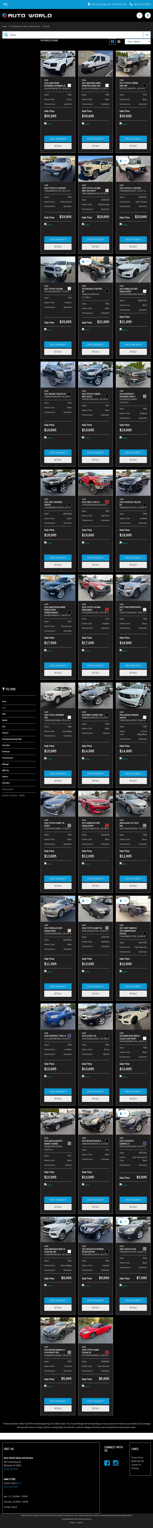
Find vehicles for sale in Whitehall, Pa (25, 26)
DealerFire (69, 1515)
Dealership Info (137, 1461)
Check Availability (57, 138)
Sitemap (135, 1468)
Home (4, 26)
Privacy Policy (137, 1457)
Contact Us (136, 1464)
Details (57, 145)
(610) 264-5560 (11, 1469)
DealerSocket (87, 1515)
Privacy (72, 1523)
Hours (19, 1483)
